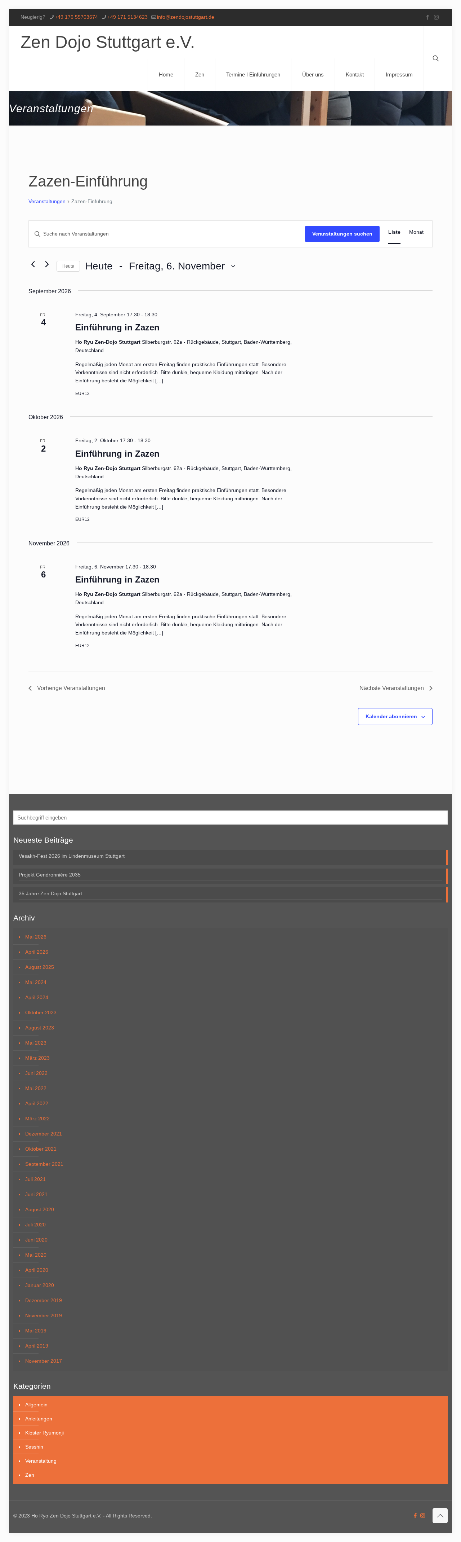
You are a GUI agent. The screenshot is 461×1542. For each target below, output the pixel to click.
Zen (29, 1475)
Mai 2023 (35, 1043)
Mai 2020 (35, 1255)
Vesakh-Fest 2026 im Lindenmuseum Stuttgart (72, 856)
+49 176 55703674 (76, 17)
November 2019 (43, 1315)
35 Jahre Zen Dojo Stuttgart (50, 893)
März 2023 (37, 1058)
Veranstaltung (41, 1461)
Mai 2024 (35, 982)
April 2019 (36, 1346)
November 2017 (43, 1361)
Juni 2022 (36, 1073)
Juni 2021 (36, 1194)
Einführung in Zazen (117, 327)
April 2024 (36, 997)
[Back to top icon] (440, 1515)
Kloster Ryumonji (44, 1433)
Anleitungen (38, 1419)
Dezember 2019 (43, 1300)
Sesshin (34, 1447)
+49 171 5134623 (127, 17)
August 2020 (39, 1209)
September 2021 (44, 1164)
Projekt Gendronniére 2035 (50, 875)
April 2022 (36, 1103)
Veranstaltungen (47, 201)
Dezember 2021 (43, 1134)
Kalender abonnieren (391, 716)
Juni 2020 (36, 1240)
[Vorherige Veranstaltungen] (32, 264)
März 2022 (37, 1118)
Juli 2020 (35, 1224)
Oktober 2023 (41, 1012)
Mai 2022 (35, 1088)
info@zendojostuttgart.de (185, 17)
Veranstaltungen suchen (342, 234)
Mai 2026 (35, 937)
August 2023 (39, 1028)
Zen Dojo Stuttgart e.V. (108, 42)
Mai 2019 (35, 1331)
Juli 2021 (35, 1179)
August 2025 (39, 967)
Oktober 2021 (41, 1149)
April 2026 (36, 952)
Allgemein (36, 1404)
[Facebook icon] (427, 17)
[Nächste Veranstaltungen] (46, 264)
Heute (68, 266)
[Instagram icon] (436, 17)
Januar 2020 (39, 1285)
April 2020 (36, 1270)
